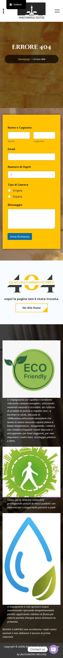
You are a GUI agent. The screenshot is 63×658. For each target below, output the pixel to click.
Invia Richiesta (19, 236)
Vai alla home (31, 308)
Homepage (24, 59)
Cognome (38, 141)
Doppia (17, 196)
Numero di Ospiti (19, 167)
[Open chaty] (53, 649)
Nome (11, 141)
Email (11, 149)
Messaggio (15, 204)
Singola (17, 190)
